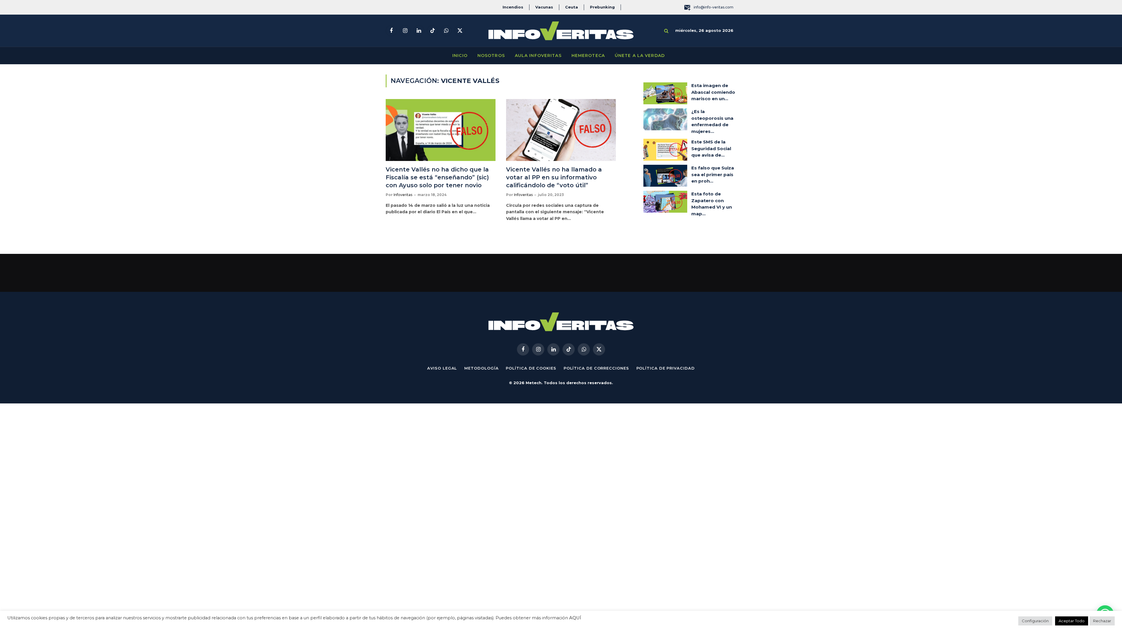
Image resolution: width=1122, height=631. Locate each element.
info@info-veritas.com (713, 7)
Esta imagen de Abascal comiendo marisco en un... (713, 92)
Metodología (481, 368)
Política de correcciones (596, 368)
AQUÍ (575, 617)
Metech (533, 382)
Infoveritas (403, 195)
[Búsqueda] (666, 30)
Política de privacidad (665, 368)
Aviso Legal (442, 368)
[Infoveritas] (561, 30)
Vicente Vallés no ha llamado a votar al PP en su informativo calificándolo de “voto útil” (554, 177)
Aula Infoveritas (538, 55)
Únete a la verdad (640, 55)
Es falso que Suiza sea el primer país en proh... (712, 174)
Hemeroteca (588, 55)
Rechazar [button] (1102, 620)
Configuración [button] (1035, 620)
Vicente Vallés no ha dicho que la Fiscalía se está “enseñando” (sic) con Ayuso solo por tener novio (437, 177)
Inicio (460, 55)
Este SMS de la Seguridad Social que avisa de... (711, 148)
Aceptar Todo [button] (1072, 620)
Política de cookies (531, 368)
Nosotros (491, 55)
